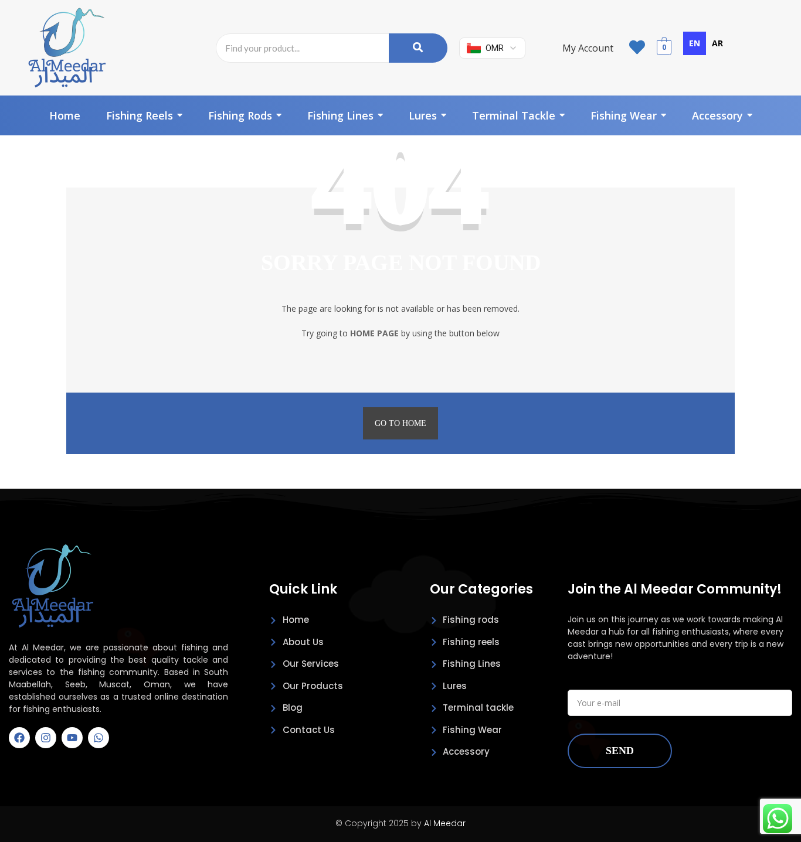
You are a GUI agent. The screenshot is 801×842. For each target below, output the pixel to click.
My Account (587, 48)
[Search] (418, 48)
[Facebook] (19, 737)
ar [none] (717, 43)
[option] (717, 43)
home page (374, 333)
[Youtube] (72, 737)
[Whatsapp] (98, 737)
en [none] (694, 43)
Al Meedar (445, 823)
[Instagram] (45, 737)
